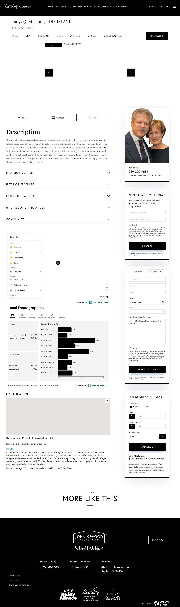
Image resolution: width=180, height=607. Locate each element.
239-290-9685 (167, 6)
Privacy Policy (133, 237)
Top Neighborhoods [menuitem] (99, 6)
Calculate (147, 447)
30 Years (135, 406)
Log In (159, 7)
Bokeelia (40, 468)
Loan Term (134, 403)
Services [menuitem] (82, 6)
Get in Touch (159, 540)
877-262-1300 (79, 567)
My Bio (159, 175)
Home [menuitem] (50, 6)
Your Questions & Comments (140, 317)
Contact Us (137, 272)
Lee (32, 468)
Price (131, 412)
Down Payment (135, 422)
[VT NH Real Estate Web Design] (161, 604)
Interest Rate (135, 432)
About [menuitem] (116, 6)
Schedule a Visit (156, 272)
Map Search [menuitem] (60, 6)
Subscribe (147, 246)
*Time (131, 308)
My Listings (133, 175)
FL (26, 468)
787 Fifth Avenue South (116, 569)
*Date (131, 298)
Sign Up (150, 7)
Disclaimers (14, 580)
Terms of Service (135, 379)
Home (9, 468)
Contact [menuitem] (125, 6)
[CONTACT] (157, 36)
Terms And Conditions (19, 585)
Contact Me (152, 175)
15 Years (147, 406)
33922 (50, 468)
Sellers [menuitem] (72, 6)
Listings (18, 468)
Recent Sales (142, 175)
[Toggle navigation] (174, 6)
